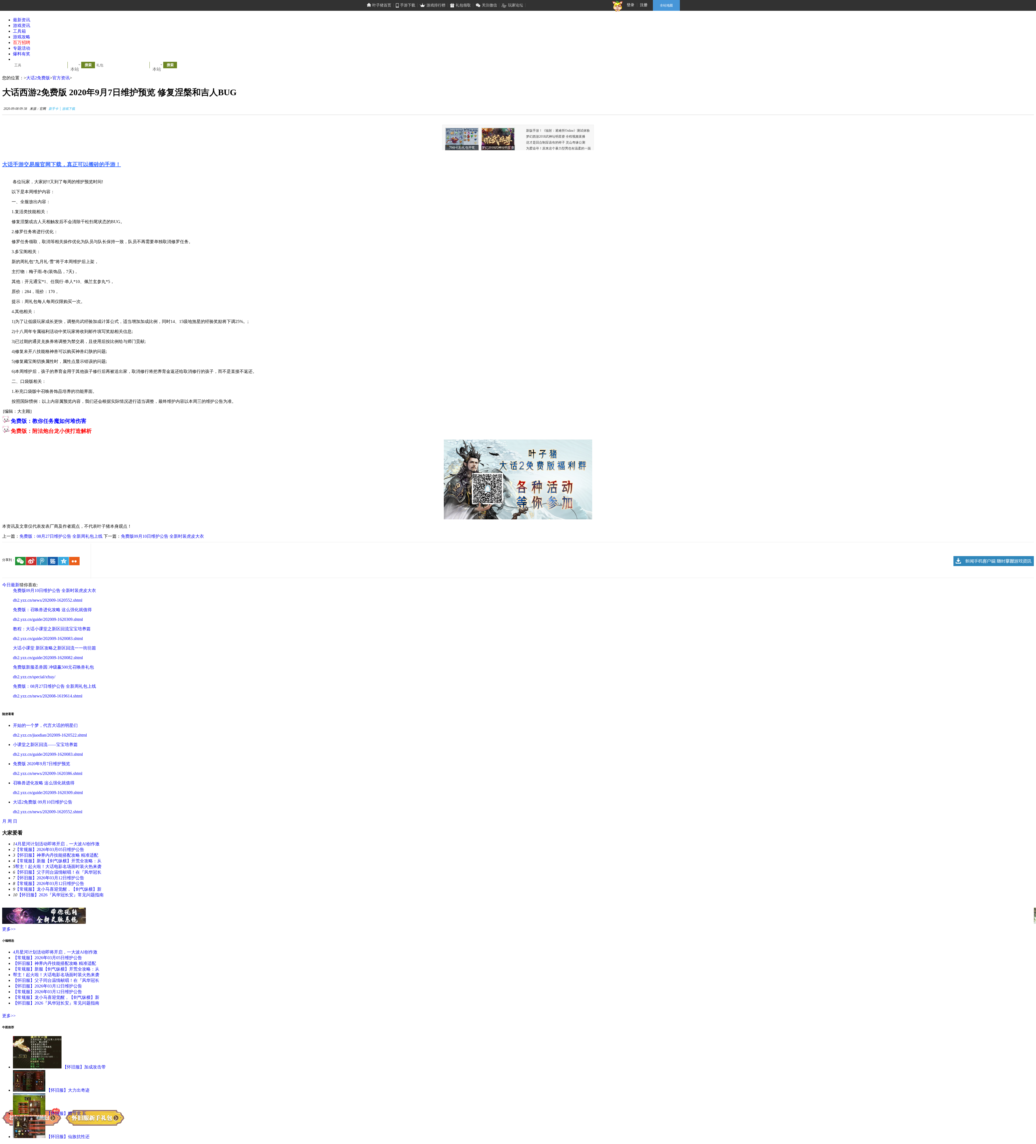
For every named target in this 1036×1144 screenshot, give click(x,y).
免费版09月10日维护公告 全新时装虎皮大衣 (162, 536)
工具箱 (19, 31)
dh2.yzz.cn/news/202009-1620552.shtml (47, 600)
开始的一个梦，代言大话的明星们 (45, 725)
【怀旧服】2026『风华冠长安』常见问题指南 (60, 895)
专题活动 (21, 48)
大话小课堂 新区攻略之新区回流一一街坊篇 (54, 648)
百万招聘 (21, 42)
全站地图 (666, 5)
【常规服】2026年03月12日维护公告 (49, 883)
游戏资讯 (21, 25)
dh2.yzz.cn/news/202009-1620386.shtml (47, 773)
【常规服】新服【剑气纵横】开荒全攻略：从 (58, 861)
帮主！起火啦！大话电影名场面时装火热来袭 (58, 866)
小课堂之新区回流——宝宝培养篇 (45, 744)
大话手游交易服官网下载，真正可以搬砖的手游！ (61, 164)
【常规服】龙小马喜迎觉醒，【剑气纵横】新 (58, 889)
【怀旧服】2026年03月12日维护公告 (49, 878)
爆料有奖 (21, 54)
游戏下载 (68, 109)
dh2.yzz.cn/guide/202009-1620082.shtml (48, 657)
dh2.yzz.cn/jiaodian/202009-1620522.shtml (50, 735)
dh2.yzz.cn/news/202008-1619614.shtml (47, 696)
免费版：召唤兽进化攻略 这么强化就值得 (52, 609)
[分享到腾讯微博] (42, 561)
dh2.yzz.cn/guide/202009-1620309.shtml (48, 619)
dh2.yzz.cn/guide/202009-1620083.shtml (48, 638)
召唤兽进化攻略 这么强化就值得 (43, 783)
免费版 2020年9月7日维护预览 (41, 763)
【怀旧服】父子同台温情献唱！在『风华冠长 (58, 872)
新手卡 (53, 109)
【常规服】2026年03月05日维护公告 (49, 849)
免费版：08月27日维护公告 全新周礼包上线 (61, 536)
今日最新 (10, 585)
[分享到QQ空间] (63, 561)
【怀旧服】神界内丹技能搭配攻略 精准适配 (56, 855)
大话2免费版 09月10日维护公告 (42, 802)
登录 (630, 5)
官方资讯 (61, 78)
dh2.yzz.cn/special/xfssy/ (34, 677)
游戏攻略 (21, 37)
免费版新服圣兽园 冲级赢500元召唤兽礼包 (53, 667)
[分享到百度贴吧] (52, 561)
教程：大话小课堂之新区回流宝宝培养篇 (52, 629)
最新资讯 (21, 20)
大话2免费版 (38, 78)
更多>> (9, 929)
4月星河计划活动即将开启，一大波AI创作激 (57, 844)
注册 (644, 5)
